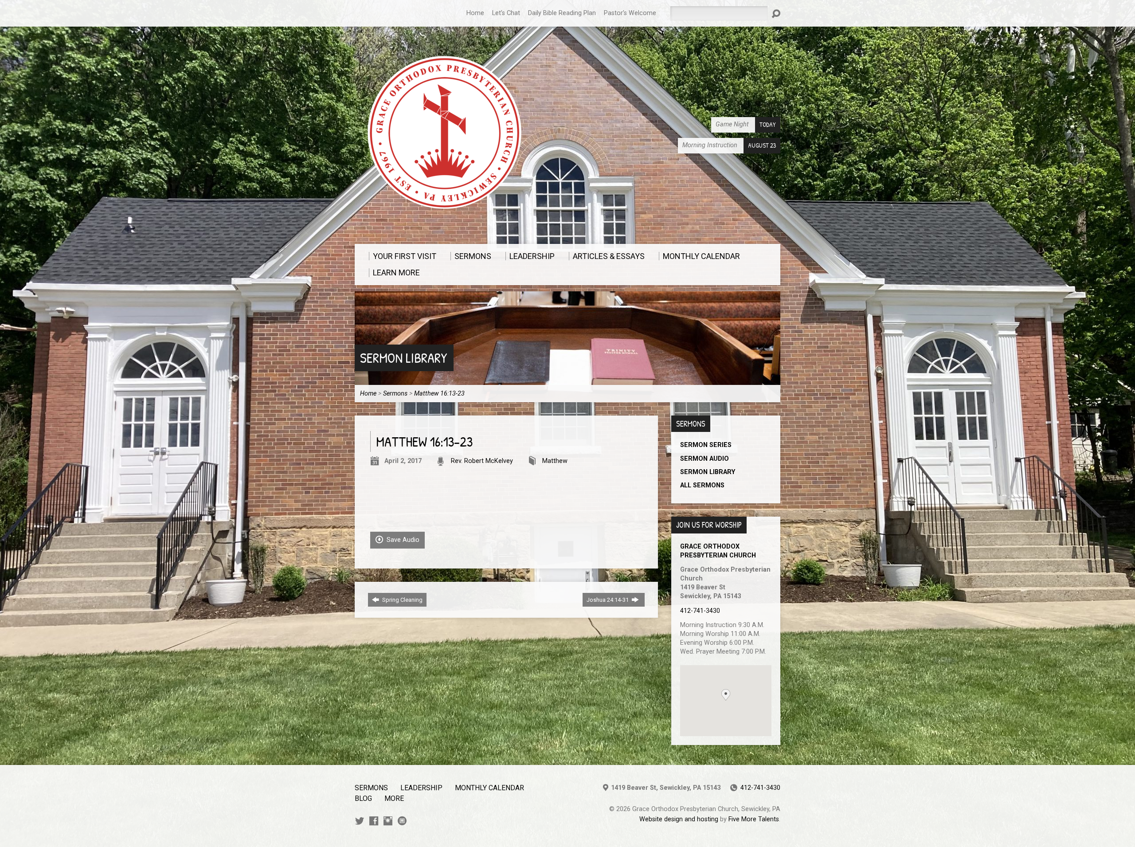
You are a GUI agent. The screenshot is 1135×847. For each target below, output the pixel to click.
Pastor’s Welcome (630, 13)
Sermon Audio (704, 459)
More (394, 798)
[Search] (775, 13)
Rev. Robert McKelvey (482, 461)
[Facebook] (373, 820)
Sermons (395, 393)
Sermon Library (403, 357)
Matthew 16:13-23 (439, 393)
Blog (363, 798)
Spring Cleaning (402, 599)
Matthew (555, 461)
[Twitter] (359, 820)
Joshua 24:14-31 (608, 599)
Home (475, 13)
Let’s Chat (506, 13)
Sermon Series (706, 445)
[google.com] (402, 820)
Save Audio (402, 540)
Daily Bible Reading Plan (562, 13)
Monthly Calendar (489, 788)
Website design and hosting (678, 819)
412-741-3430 (700, 611)
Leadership (421, 788)
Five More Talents (753, 819)
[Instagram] (388, 820)
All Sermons (702, 485)
